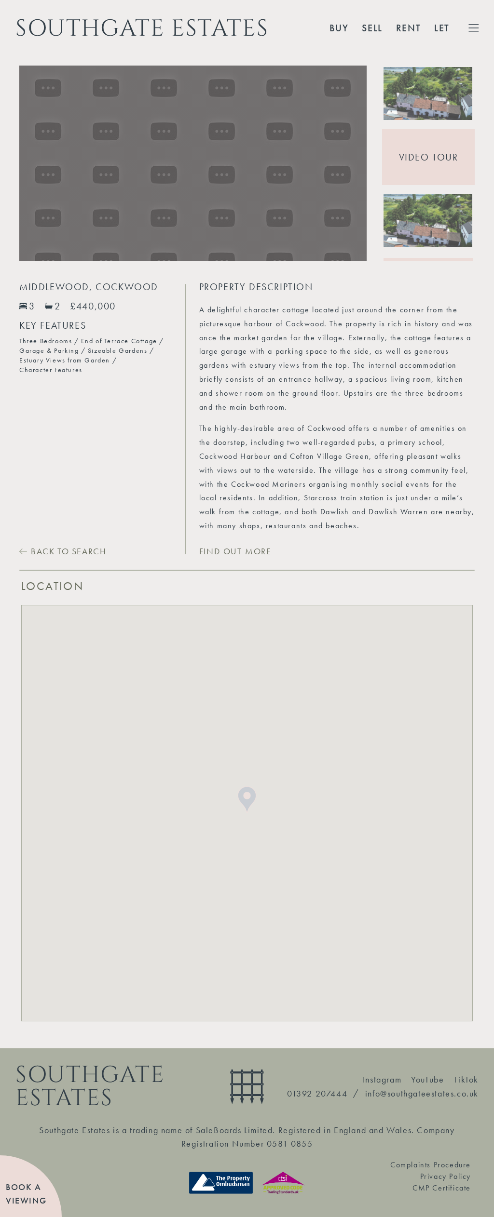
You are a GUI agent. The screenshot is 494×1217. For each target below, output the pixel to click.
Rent (408, 28)
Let (442, 28)
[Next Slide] (366, 163)
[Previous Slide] (19, 163)
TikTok (466, 1079)
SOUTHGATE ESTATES (141, 27)
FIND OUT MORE (235, 551)
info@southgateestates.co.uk (422, 1093)
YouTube (427, 1079)
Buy (339, 28)
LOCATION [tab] (52, 585)
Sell (372, 28)
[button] (428, 93)
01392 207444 (317, 1093)
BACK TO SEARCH (68, 551)
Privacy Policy (445, 1176)
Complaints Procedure (430, 1165)
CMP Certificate (441, 1188)
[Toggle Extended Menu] (473, 28)
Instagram (382, 1079)
